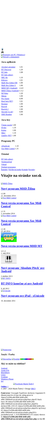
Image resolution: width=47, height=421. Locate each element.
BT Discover (6, 70)
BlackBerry (5, 373)
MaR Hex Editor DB (9, 83)
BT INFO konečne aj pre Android (22, 283)
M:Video (4, 93)
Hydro (3, 128)
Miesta (3, 96)
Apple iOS (5, 370)
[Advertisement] (23, 24)
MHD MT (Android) (9, 88)
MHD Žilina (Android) (10, 91)
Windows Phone (7, 379)
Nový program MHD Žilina (18, 188)
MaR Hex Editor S (8, 85)
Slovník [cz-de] (7, 112)
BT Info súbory (7, 75)
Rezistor (4, 104)
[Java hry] (2, 53)
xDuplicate (5, 146)
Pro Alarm (5, 99)
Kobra (3, 130)
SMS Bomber (6, 114)
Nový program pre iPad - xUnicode (22, 295)
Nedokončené (6, 162)
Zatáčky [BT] (6, 136)
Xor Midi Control (8, 149)
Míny (3, 133)
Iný (2, 381)
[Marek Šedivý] (23, 384)
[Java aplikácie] (2, 50)
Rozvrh (4, 107)
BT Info (4, 72)
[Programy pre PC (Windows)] (13, 55)
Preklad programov (8, 167)
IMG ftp (4, 78)
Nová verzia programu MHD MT (21, 245)
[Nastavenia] (6, 350)
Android (4, 368)
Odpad (4, 164)
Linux (3, 375)
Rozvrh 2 (4, 109)
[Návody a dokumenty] (10, 57)
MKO (33, 389)
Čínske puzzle (6, 125)
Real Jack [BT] (7, 101)
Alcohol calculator (8, 67)
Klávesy (4, 80)
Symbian (4, 377)
